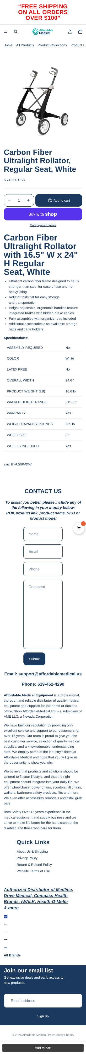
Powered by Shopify (61, 1035)
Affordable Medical (34, 1035)
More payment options (43, 225)
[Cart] (80, 31)
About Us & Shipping (32, 851)
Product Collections (52, 45)
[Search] (16, 31)
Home (8, 45)
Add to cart (62, 200)
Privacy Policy (27, 858)
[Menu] (5, 31)
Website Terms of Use (33, 871)
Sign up (43, 1016)
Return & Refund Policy (34, 864)
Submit (34, 659)
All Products (25, 45)
